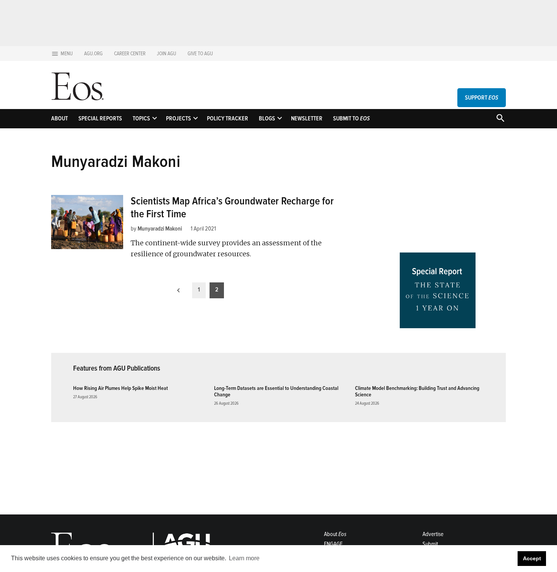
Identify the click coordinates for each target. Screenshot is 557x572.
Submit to (351, 118)
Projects (178, 118)
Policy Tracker (227, 118)
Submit (430, 544)
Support (481, 97)
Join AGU (166, 53)
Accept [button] (532, 558)
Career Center (130, 53)
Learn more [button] (244, 558)
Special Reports (100, 118)
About (59, 118)
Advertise (432, 534)
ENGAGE (333, 544)
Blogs (267, 118)
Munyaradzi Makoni (160, 228)
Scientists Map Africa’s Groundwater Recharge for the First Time (232, 207)
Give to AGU (200, 53)
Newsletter (306, 118)
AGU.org (93, 53)
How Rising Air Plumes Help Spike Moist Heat (120, 388)
